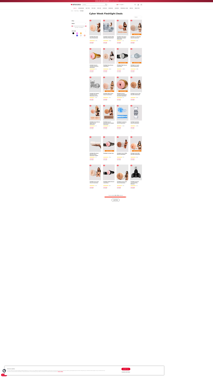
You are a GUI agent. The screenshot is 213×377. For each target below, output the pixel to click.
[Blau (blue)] (77, 35)
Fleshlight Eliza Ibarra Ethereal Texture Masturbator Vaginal (94, 154)
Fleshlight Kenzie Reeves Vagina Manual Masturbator (95, 123)
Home (72, 10)
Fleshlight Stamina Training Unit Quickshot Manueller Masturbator (122, 94)
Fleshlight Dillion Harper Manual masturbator (108, 94)
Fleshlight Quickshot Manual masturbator (135, 122)
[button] (4, 371)
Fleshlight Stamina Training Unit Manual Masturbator (94, 66)
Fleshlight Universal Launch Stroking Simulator (135, 182)
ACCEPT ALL (126, 369)
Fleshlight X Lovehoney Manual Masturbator (121, 122)
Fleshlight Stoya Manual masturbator (108, 66)
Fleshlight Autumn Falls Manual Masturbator (122, 182)
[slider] (72, 26)
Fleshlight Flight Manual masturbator (122, 66)
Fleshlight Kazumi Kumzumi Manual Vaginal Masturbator (108, 123)
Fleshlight (81, 10)
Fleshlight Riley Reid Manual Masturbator (94, 37)
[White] (73, 35)
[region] (84, 370)
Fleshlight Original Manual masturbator (108, 182)
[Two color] (85, 33)
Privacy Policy (60, 371)
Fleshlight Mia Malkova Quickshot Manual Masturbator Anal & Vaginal (94, 94)
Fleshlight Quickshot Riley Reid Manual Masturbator (108, 37)
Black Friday (76, 10)
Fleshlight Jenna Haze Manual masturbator (94, 182)
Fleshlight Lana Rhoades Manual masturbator (136, 37)
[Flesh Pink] (77, 33)
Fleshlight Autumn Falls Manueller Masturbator (135, 94)
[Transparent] (81, 35)
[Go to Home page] (76, 4)
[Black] (73, 33)
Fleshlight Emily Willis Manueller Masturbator (135, 154)
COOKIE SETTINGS (126, 372)
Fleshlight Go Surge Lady (108, 153)
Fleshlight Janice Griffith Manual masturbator (122, 154)
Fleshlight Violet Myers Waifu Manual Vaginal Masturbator (121, 37)
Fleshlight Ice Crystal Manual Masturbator (135, 66)
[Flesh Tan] (81, 33)
